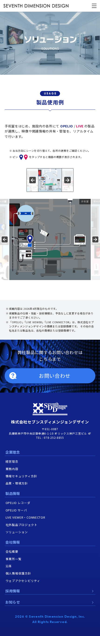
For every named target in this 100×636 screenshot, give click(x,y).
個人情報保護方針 (18, 573)
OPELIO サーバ (16, 510)
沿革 (9, 566)
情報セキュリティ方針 (21, 476)
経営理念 (12, 461)
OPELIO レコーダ (18, 502)
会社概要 (12, 551)
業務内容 (12, 469)
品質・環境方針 (17, 483)
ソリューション (17, 532)
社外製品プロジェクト (21, 525)
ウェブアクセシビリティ (23, 580)
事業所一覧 (14, 559)
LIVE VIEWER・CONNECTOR (25, 517)
